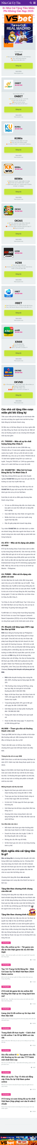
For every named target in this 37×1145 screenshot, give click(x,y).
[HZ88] (7, 259)
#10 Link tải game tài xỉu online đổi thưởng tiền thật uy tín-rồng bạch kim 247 (18, 993)
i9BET (17, 291)
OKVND (18, 370)
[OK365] (7, 217)
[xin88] (7, 338)
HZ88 (17, 251)
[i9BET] (7, 299)
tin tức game (6, 942)
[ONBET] (7, 91)
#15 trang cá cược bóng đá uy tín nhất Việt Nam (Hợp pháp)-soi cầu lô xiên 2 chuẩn (18, 1101)
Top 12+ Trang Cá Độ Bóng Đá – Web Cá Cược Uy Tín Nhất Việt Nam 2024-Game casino (17, 971)
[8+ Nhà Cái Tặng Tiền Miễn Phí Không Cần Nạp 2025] (10, 2)
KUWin (18, 127)
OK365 (18, 209)
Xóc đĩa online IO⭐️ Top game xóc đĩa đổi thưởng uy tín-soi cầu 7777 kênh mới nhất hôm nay (18, 1057)
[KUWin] (7, 135)
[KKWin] (7, 175)
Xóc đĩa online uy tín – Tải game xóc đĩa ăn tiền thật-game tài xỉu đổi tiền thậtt (17, 949)
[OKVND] (7, 378)
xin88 (17, 330)
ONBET (18, 83)
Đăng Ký (18, 66)
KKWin (18, 167)
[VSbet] (7, 49)
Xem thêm (19, 71)
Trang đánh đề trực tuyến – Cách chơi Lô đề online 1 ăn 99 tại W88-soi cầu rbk (18, 1035)
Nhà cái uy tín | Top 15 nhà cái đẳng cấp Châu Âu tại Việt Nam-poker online (17, 1079)
